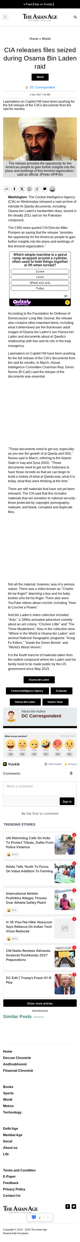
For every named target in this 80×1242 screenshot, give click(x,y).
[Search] (75, 17)
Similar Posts (17, 1016)
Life (6, 1154)
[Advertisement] (40, 413)
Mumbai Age (12, 1135)
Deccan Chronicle (17, 1058)
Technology (12, 1112)
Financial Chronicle (18, 1070)
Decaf (7, 1141)
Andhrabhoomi (15, 1064)
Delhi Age (10, 1128)
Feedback (10, 1183)
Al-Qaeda (61, 690)
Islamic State (55, 702)
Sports (8, 1093)
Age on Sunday (43, 4)
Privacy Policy (14, 1189)
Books (8, 1087)
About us (10, 1147)
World (40, 77)
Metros (8, 1106)
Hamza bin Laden (25, 702)
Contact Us (12, 1195)
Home (7, 1051)
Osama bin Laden (39, 679)
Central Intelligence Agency (27, 690)
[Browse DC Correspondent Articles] (11, 716)
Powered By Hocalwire (16, 1233)
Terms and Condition (19, 1170)
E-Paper (9, 1176)
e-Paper (28, 4)
